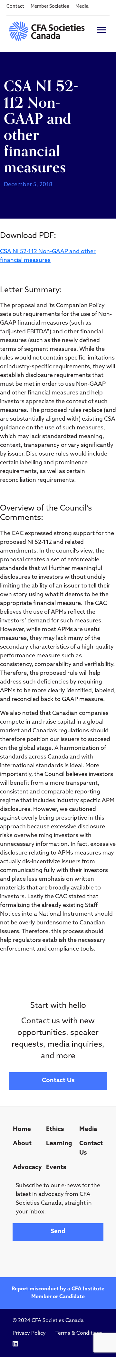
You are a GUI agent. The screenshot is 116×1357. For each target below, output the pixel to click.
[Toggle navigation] (101, 30)
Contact (15, 6)
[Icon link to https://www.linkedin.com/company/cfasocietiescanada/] (15, 1344)
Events (56, 1168)
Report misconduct (35, 1289)
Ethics (55, 1129)
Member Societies (50, 6)
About (22, 1144)
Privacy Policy (29, 1333)
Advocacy (27, 1168)
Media (82, 6)
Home (22, 1129)
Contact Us (58, 1081)
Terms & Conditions (78, 1333)
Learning (59, 1144)
